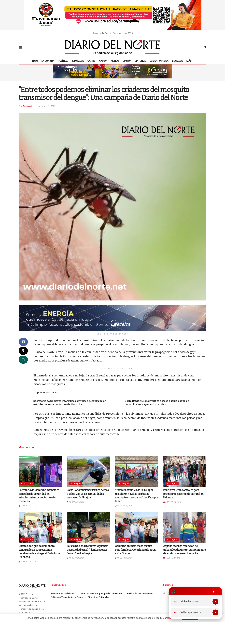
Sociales (177, 61)
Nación (103, 61)
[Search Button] (205, 47)
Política (63, 61)
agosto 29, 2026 (76, 502)
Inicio (35, 61)
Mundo (115, 61)
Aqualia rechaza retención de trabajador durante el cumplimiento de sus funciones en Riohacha (184, 549)
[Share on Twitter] (23, 351)
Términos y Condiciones (63, 593)
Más (189, 61)
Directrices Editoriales (98, 597)
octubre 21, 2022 (47, 106)
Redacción (28, 106)
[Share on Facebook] (23, 342)
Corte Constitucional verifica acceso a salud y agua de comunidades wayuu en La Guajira (88, 493)
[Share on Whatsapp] (23, 360)
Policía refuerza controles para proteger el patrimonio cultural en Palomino (183, 493)
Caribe (91, 61)
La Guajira (48, 61)
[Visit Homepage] (112, 47)
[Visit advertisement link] (112, 15)
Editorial (140, 61)
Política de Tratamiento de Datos (67, 597)
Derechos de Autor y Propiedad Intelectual (101, 593)
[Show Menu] (20, 47)
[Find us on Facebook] (164, 594)
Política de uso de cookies (140, 593)
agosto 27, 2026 (173, 558)
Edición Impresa (159, 61)
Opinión (127, 61)
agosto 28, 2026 (124, 505)
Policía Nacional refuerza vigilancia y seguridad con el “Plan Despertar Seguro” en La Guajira (87, 549)
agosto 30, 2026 (28, 505)
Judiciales (77, 61)
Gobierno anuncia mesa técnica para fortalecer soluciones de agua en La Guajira (135, 549)
